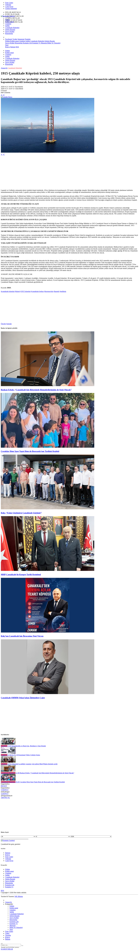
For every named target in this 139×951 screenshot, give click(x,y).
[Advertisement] (66, 172)
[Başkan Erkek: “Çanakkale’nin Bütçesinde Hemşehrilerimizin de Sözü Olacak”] (47, 385)
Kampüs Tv (36, 43)
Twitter (14, 39)
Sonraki (9, 324)
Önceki (3, 324)
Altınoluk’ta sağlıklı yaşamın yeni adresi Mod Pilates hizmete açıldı (32, 764)
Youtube (28, 39)
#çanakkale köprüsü (8, 291)
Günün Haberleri (11, 8)
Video (7, 933)
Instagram (21, 39)
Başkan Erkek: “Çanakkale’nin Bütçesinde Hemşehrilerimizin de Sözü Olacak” (36, 390)
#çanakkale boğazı (37, 291)
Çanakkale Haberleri (12, 28)
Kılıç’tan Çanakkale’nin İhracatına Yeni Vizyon (22, 636)
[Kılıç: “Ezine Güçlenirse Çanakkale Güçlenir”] (47, 509)
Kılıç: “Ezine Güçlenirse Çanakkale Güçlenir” (21, 513)
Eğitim (7, 20)
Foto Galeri (9, 3)
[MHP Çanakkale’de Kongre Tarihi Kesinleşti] (47, 570)
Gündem (8, 24)
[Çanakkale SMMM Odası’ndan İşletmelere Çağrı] (47, 693)
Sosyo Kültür (9, 31)
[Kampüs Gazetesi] (8, 16)
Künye (7, 47)
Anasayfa (4, 68)
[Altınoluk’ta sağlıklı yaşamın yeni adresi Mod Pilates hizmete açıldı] (8, 762)
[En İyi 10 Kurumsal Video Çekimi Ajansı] (8, 753)
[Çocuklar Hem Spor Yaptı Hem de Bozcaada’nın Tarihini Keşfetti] (47, 447)
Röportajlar (9, 33)
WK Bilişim (19, 896)
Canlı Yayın (9, 6)
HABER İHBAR (7, 949)
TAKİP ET (4, 790)
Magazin (44, 43)
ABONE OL (5, 797)
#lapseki (56, 291)
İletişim (12, 47)
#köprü (17, 291)
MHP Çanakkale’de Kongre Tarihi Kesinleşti (21, 574)
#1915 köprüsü (25, 291)
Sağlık (7, 26)
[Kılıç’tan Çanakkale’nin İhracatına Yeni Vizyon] (47, 632)
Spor (6, 45)
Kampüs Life (27, 43)
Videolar (8, 5)
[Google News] (6, 97)
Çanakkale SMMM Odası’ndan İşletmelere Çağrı (23, 698)
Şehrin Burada (10, 30)
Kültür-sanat (9, 22)
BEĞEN (4, 786)
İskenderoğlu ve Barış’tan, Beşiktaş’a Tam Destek (26, 746)
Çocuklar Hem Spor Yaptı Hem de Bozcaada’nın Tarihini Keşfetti (30, 451)
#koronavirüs (48, 291)
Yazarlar (8, 935)
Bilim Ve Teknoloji (53, 43)
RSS (17, 47)
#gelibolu (63, 291)
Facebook (8, 39)
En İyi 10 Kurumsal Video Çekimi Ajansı (23, 755)
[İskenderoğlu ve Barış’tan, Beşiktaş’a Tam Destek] (8, 744)
